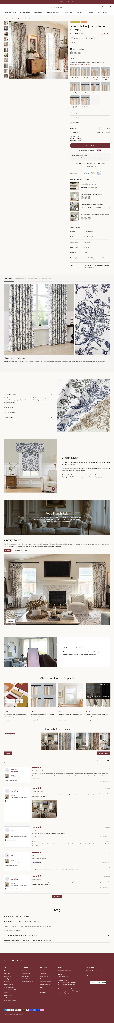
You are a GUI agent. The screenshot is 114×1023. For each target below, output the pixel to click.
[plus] (105, 128)
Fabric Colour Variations (10, 1001)
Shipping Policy (26, 973)
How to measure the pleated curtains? (16, 917)
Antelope (7, 550)
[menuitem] (11, 12)
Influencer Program (45, 982)
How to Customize (9, 987)
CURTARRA (43, 967)
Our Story (42, 971)
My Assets (43, 992)
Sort (93, 761)
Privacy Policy (25, 971)
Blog (41, 987)
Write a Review (104, 753)
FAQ (5, 971)
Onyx (25, 550)
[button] (98, 7)
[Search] (105, 7)
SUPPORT (25, 967)
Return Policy (25, 976)
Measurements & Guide (34, 278)
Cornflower (17, 550)
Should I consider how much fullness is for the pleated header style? (27, 926)
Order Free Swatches (76, 43)
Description (8, 278)
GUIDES (91, 12)
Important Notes (47, 278)
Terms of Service (26, 979)
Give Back (43, 990)
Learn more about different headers (80, 64)
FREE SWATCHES (68, 12)
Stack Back (7, 982)
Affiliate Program (45, 984)
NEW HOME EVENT (103, 12)
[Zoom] (64, 24)
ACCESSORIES (38, 12)
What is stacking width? (12, 931)
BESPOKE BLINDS (25, 12)
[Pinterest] (18, 960)
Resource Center (8, 995)
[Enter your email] (108, 976)
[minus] (101, 128)
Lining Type (7, 979)
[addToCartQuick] (77, 209)
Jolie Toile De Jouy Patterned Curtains (19, 777)
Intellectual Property (27, 982)
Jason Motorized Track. (90, 654)
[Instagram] (10, 960)
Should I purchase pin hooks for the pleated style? (21, 935)
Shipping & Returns (20, 278)
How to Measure (8, 984)
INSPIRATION (81, 12)
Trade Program (44, 976)
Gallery (5, 992)
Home (5, 18)
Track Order (7, 973)
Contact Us (43, 973)
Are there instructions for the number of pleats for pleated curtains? (28, 940)
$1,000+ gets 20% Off (40, 2)
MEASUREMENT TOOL (53, 12)
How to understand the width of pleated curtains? (21, 921)
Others (96, 100)
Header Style (7, 976)
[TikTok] (23, 960)
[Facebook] (5, 960)
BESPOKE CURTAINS (10, 12)
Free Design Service (9, 998)
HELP (5, 967)
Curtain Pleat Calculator (10, 990)
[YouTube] (14, 960)
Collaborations (44, 979)
